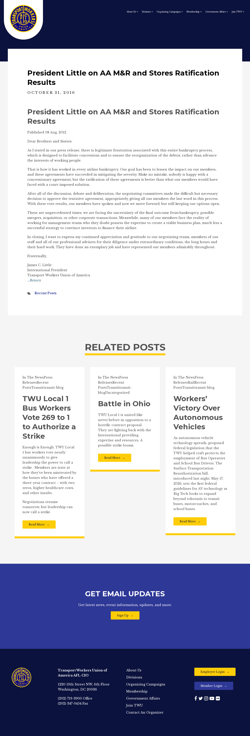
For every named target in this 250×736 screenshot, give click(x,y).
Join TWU (237, 12)
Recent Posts (45, 293)
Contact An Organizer (144, 712)
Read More (37, 524)
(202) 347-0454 (69, 703)
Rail (191, 382)
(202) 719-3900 (70, 698)
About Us (131, 12)
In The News (33, 377)
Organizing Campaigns (168, 12)
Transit (37, 387)
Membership (193, 12)
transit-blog (53, 387)
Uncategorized (117, 393)
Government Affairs (215, 12)
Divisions (146, 12)
